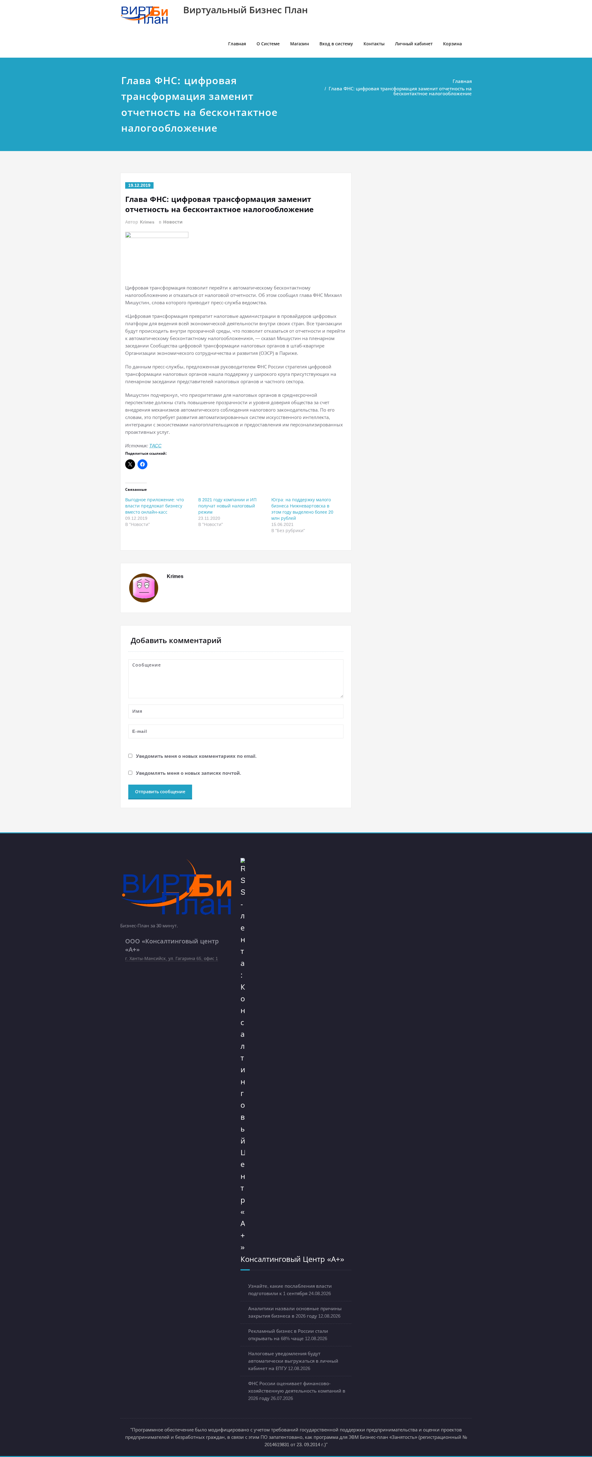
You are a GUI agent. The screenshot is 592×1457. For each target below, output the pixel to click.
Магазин (299, 43)
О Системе (268, 43)
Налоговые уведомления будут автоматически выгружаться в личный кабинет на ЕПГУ (293, 1361)
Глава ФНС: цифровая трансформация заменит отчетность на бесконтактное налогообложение (400, 91)
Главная (237, 43)
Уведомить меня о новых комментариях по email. (196, 755)
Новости (173, 222)
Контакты (374, 43)
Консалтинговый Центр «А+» (292, 1259)
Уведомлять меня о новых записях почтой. (188, 772)
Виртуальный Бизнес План (245, 10)
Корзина (452, 43)
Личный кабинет (414, 43)
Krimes (147, 222)
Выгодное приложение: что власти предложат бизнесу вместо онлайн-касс (154, 506)
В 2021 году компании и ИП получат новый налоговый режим (227, 506)
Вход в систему (336, 43)
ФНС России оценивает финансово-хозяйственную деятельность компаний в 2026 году (296, 1391)
